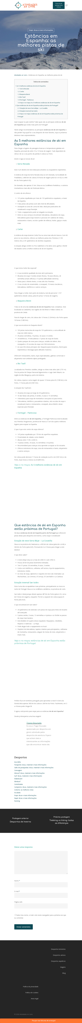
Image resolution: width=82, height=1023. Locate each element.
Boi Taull (22, 97)
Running (17, 801)
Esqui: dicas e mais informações (41, 30)
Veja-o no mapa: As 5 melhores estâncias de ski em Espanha (39, 103)
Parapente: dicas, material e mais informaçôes (30, 765)
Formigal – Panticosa (26, 100)
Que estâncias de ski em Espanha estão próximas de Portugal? (36, 105)
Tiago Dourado (34, 723)
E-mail (17, 891)
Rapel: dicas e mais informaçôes (25, 798)
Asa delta (17, 762)
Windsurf (17, 781)
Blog (64, 973)
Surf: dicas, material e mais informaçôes (28, 776)
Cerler (21, 91)
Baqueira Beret (24, 94)
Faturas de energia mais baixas (59, 5)
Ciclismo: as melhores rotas (23, 790)
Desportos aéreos (59, 955)
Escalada (17, 793)
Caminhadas (18, 784)
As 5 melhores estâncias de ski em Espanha (30, 86)
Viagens (63, 967)
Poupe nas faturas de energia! (44, 1021)
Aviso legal (34, 999)
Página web (18, 902)
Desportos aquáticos (58, 961)
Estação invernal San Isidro (28, 111)
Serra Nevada (23, 89)
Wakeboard (18, 779)
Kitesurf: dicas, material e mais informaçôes (29, 773)
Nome (17, 881)
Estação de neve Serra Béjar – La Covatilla (32, 108)
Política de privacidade (30, 987)
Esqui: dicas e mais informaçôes (25, 795)
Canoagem (18, 770)
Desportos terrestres (58, 949)
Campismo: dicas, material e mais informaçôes (30, 787)
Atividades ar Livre (20, 75)
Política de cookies (31, 993)
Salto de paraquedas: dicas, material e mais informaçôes (33, 768)
